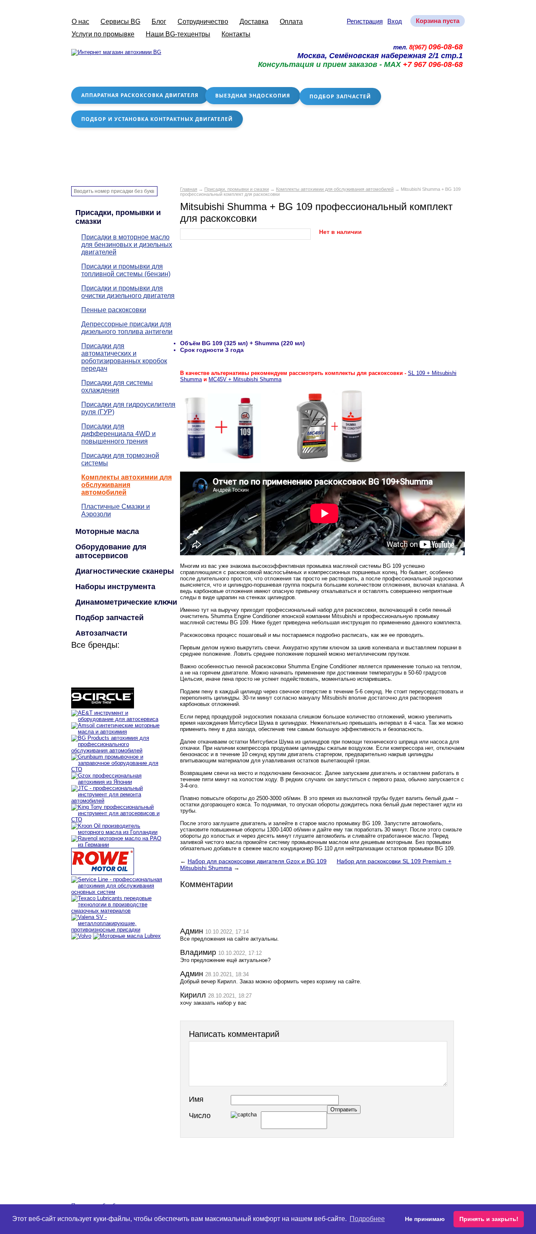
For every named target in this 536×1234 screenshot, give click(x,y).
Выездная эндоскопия (252, 95)
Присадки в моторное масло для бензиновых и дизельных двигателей (126, 244)
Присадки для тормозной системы (120, 459)
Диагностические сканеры (124, 571)
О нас (80, 21)
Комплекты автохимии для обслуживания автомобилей (335, 189)
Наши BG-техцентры (178, 34)
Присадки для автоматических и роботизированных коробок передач (124, 357)
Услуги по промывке (103, 34)
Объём (190, 343)
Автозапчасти (101, 633)
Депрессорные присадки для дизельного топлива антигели (127, 328)
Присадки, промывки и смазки (236, 189)
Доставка (254, 21)
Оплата (291, 21)
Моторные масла (107, 531)
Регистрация (365, 21)
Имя (196, 1099)
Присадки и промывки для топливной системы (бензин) (125, 270)
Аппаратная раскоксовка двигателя (139, 95)
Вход (394, 21)
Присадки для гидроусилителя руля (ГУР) (128, 408)
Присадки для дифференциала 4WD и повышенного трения (118, 434)
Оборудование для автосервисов (111, 551)
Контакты (236, 34)
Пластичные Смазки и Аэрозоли (115, 510)
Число (200, 1115)
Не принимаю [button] (425, 1219)
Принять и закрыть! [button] (488, 1219)
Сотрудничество (203, 21)
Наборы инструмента (115, 586)
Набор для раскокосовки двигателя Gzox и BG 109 (257, 861)
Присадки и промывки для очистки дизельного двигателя (128, 292)
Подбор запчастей (340, 96)
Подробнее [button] (367, 1218)
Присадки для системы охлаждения (117, 386)
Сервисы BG (120, 21)
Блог (159, 21)
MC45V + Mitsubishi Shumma (245, 379)
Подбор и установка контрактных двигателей (157, 119)
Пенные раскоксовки (113, 309)
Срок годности (202, 349)
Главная (188, 189)
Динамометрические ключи (126, 602)
